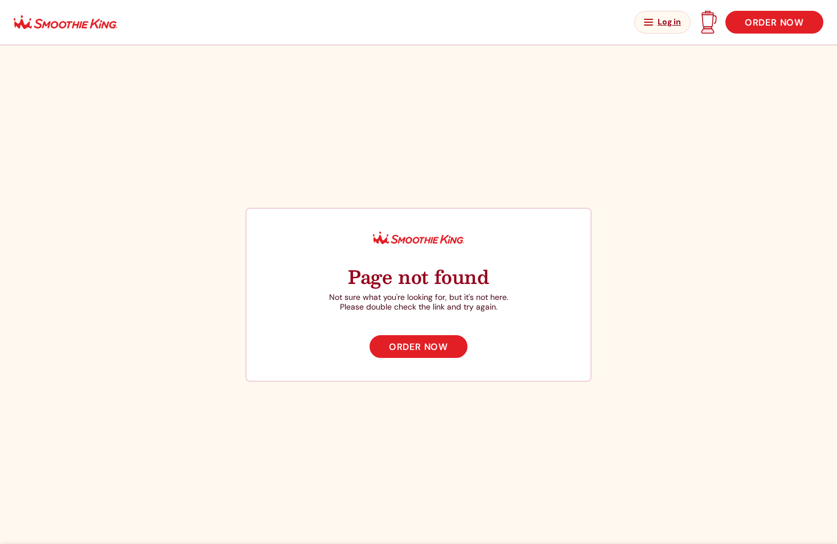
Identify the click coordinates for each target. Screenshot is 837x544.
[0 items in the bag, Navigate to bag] (708, 22)
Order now (774, 22)
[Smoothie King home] (65, 22)
